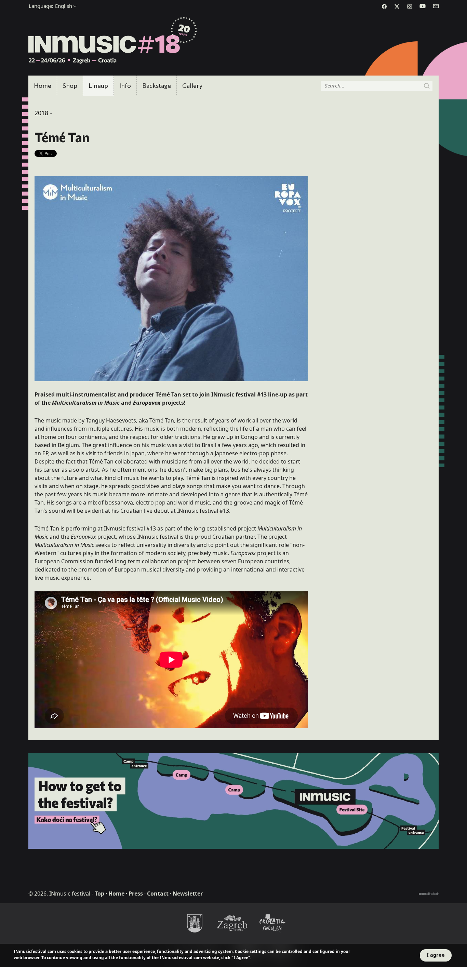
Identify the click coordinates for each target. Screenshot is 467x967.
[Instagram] (409, 6)
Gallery (192, 85)
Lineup (98, 85)
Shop (70, 85)
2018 (41, 113)
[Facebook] (384, 6)
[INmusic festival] (113, 40)
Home (42, 85)
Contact (158, 893)
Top (99, 893)
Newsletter (188, 893)
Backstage (156, 85)
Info (125, 85)
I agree (436, 955)
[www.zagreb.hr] (194, 923)
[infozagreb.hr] (233, 923)
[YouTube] (422, 6)
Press (136, 893)
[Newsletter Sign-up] (436, 6)
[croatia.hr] (272, 923)
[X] (397, 6)
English (50, 5)
